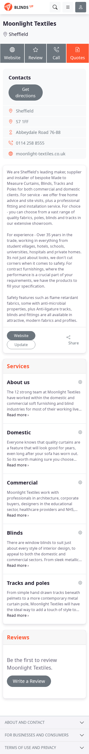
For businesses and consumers (37, 735)
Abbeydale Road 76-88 (38, 132)
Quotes (77, 57)
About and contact (25, 722)
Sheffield (18, 34)
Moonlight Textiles (29, 23)
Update (21, 344)
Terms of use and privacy (30, 747)
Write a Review (29, 681)
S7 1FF (22, 121)
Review (35, 57)
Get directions (25, 92)
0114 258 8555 (30, 143)
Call (56, 57)
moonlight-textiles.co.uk (41, 154)
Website (12, 57)
